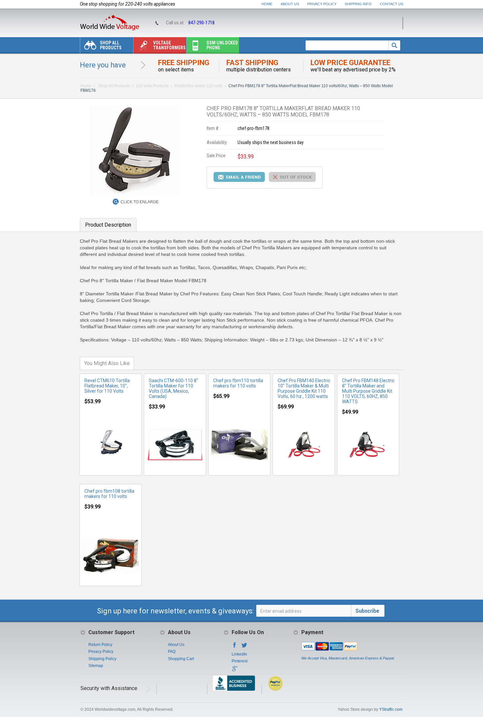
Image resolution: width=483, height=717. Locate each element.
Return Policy (100, 644)
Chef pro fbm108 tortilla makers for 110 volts (109, 493)
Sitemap (95, 665)
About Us (290, 4)
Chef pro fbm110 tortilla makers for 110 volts (238, 383)
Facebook (235, 647)
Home (267, 4)
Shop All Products (111, 45)
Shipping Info (358, 4)
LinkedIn (239, 654)
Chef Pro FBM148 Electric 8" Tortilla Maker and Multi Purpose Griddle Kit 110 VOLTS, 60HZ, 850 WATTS (368, 391)
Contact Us (391, 4)
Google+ (235, 670)
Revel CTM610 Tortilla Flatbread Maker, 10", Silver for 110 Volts (107, 386)
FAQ (171, 651)
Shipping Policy (102, 658)
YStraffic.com (390, 709)
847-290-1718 (201, 23)
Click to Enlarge (140, 202)
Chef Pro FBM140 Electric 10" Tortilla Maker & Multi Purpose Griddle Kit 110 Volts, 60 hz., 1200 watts (304, 388)
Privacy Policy (321, 4)
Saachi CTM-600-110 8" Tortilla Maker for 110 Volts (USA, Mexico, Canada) (173, 388)
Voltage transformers (169, 45)
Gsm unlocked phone (222, 45)
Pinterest (239, 661)
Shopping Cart (181, 658)
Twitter (244, 647)
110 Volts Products (152, 86)
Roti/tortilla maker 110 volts (198, 86)
